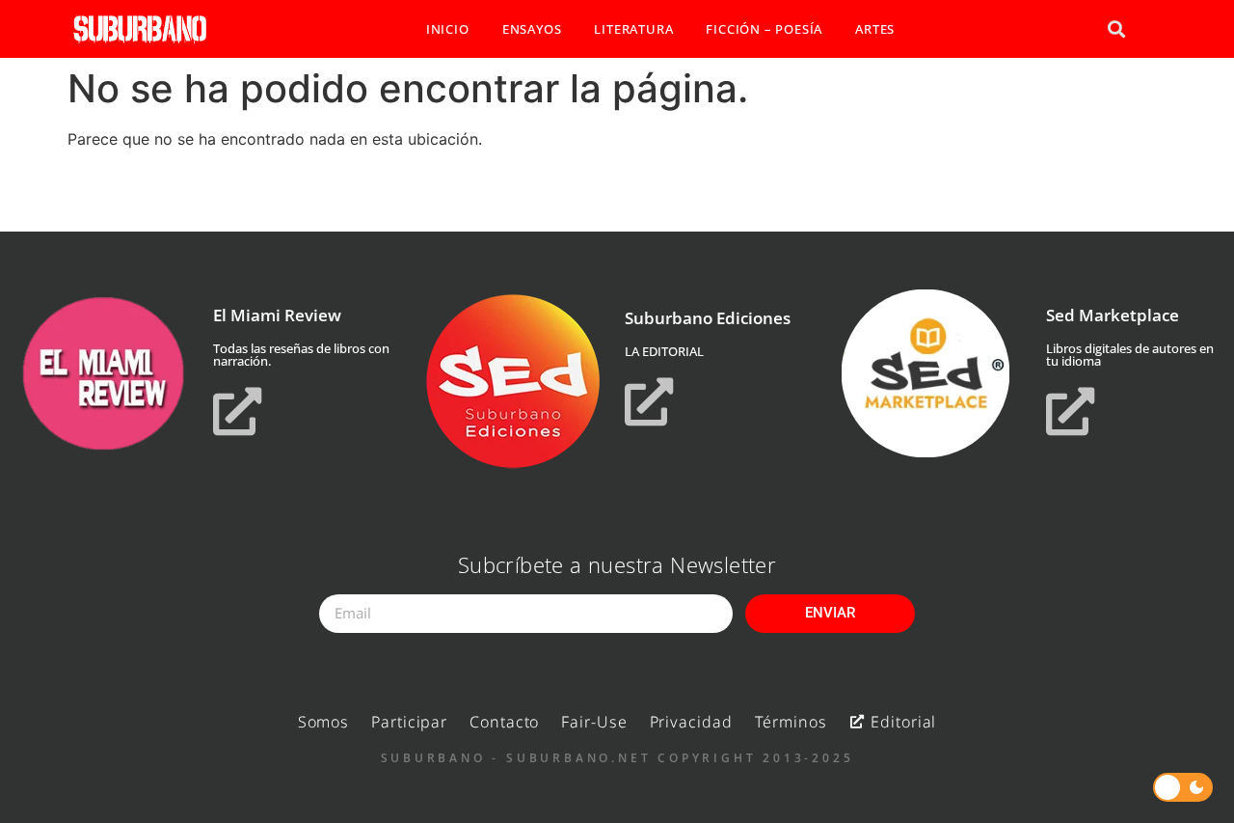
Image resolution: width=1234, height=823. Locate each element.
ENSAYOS (532, 29)
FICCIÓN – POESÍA (764, 29)
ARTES (875, 29)
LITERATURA (633, 29)
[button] (1116, 29)
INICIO (447, 29)
